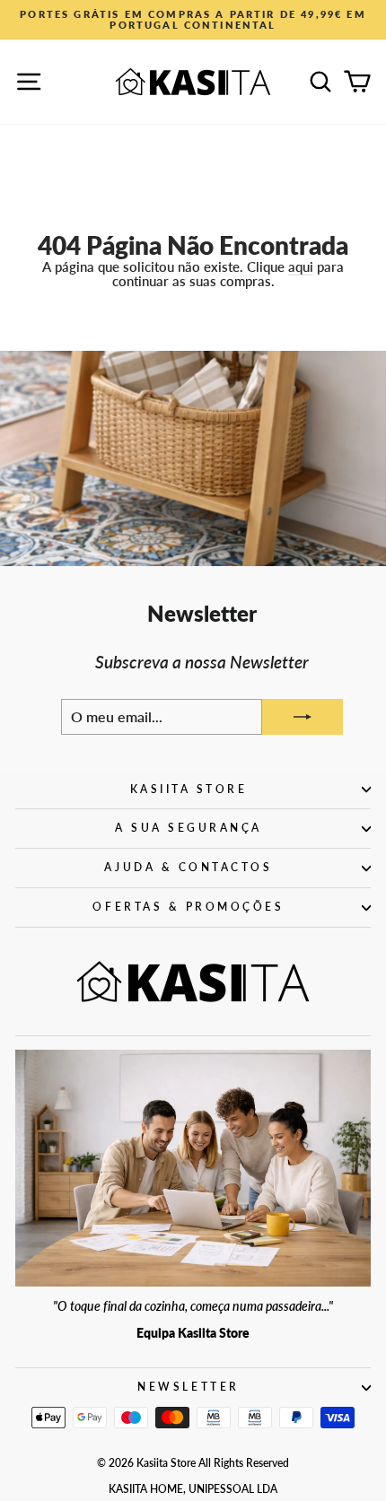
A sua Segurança (188, 827)
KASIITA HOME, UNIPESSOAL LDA (193, 1489)
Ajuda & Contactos (188, 867)
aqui (300, 266)
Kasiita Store (189, 789)
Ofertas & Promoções (188, 906)
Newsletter (188, 1386)
